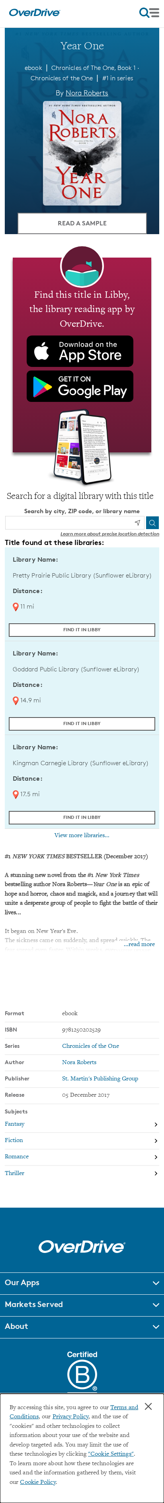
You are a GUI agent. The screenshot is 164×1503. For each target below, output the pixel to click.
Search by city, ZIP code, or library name (82, 511)
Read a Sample (82, 223)
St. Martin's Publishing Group (100, 1079)
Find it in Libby (82, 629)
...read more (139, 945)
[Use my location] (137, 522)
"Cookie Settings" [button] (111, 1454)
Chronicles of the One (62, 78)
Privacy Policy (70, 1417)
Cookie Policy (37, 1483)
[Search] (152, 522)
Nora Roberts (87, 92)
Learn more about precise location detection (110, 534)
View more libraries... (82, 835)
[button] (82, 1283)
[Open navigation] (149, 13)
